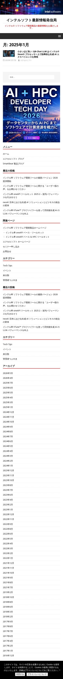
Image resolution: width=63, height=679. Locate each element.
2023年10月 (8, 480)
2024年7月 (8, 436)
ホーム (6, 153)
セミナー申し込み (11, 246)
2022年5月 (8, 538)
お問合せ (7, 251)
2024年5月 (8, 446)
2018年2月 (8, 616)
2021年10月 (8, 572)
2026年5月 (8, 373)
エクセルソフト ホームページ (16, 241)
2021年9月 (8, 577)
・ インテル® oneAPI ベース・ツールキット (23, 232)
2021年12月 (8, 563)
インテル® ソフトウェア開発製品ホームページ (24, 227)
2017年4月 (8, 640)
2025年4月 (8, 397)
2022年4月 (8, 543)
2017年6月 (8, 636)
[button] (59, 36)
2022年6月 (8, 533)
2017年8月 (8, 626)
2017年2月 (8, 645)
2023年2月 (8, 504)
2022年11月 (8, 519)
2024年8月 (8, 431)
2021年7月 (8, 587)
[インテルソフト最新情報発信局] (31, 12)
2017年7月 (8, 631)
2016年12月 (8, 655)
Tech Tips (7, 265)
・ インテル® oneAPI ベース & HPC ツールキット (26, 236)
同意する (20, 674)
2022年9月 (8, 524)
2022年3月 (8, 548)
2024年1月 (8, 465)
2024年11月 (8, 416)
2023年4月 (8, 499)
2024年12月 (8, 412)
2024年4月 (8, 451)
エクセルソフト (26, 60)
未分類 (6, 275)
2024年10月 (8, 421)
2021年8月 (8, 582)
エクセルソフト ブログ (13, 158)
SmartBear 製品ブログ (13, 163)
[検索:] (31, 77)
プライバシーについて (37, 674)
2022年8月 (8, 528)
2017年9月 (8, 621)
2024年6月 (8, 441)
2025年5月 (8, 392)
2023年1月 (8, 509)
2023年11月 (8, 475)
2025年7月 (8, 382)
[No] (59, 669)
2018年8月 (8, 602)
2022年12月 (8, 514)
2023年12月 (8, 470)
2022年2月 (8, 553)
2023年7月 (8, 490)
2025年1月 (8, 407)
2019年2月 (8, 592)
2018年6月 (8, 606)
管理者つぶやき (10, 280)
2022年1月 (8, 558)
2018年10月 (8, 597)
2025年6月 (8, 387)
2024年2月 (8, 460)
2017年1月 (8, 650)
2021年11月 (8, 567)
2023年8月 (8, 485)
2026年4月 (8, 378)
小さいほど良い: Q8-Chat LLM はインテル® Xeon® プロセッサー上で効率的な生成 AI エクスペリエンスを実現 (38, 54)
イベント (7, 270)
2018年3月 (8, 611)
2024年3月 (8, 455)
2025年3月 (8, 402)
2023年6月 (8, 494)
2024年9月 (8, 426)
